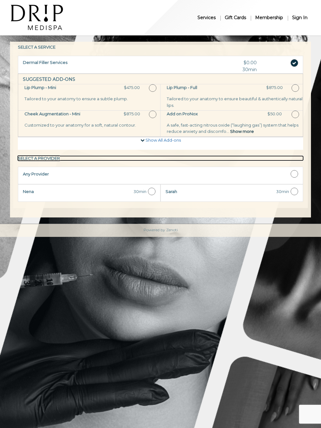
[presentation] (160, 158)
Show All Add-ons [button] (163, 140)
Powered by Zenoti (161, 229)
